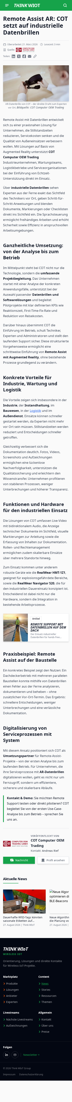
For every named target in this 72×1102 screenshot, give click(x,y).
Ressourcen (48, 996)
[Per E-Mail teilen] (29, 56)
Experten (12, 1002)
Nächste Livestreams (19, 1019)
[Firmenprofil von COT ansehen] (25, 50)
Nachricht (21, 860)
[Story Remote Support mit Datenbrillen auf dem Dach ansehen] (36, 627)
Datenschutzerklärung (31, 1074)
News (45, 983)
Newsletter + (31, 1055)
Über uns (47, 1025)
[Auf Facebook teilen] (24, 56)
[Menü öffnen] (7, 5)
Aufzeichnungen (16, 1025)
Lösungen (12, 989)
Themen (46, 1002)
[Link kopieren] (35, 56)
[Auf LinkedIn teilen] (13, 56)
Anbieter (11, 996)
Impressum (9, 1074)
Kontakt (46, 1019)
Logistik (35, 411)
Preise (45, 1031)
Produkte (12, 983)
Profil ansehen (55, 860)
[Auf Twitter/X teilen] (19, 56)
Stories (45, 989)
